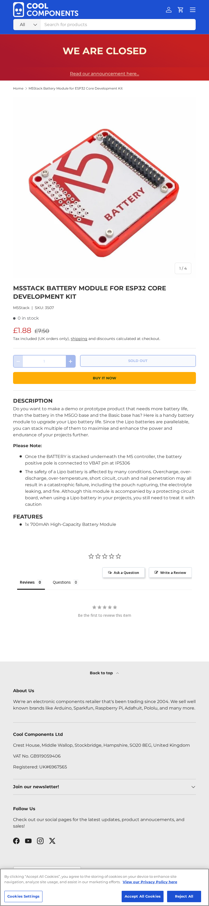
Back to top (102, 672)
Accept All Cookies (143, 896)
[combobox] (104, 24)
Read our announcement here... (104, 73)
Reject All (184, 896)
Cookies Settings (23, 896)
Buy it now (104, 378)
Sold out (137, 361)
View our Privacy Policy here (150, 882)
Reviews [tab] (27, 582)
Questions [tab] (62, 582)
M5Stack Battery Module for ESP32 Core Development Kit (76, 88)
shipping (79, 338)
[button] (181, 10)
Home (18, 88)
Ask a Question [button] (126, 572)
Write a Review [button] (173, 572)
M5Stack (21, 307)
